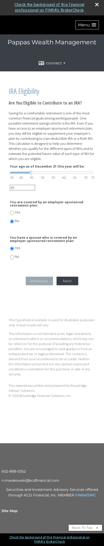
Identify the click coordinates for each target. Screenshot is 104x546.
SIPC (92, 495)
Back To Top (83, 528)
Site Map (10, 511)
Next (67, 281)
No (17, 221)
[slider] (51, 173)
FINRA (80, 495)
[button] (87, 25)
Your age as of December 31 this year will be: (47, 166)
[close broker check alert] (97, 5)
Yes (17, 212)
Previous (39, 281)
